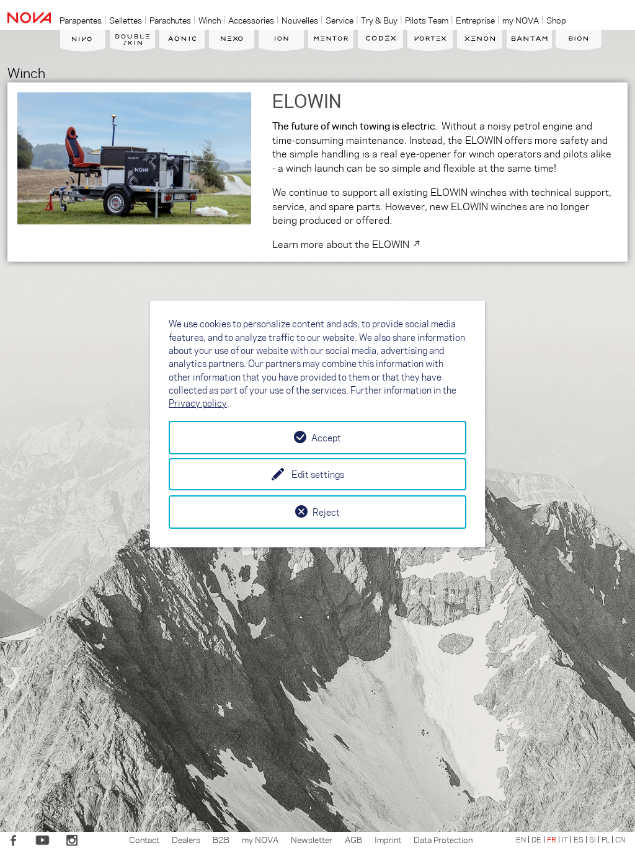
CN (620, 839)
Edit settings (317, 474)
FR (551, 839)
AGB (353, 839)
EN (521, 839)
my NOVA (260, 839)
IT (565, 839)
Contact (144, 839)
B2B (221, 839)
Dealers (186, 839)
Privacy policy (198, 403)
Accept (326, 437)
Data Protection (443, 839)
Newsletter (311, 839)
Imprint (388, 839)
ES (579, 839)
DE (536, 839)
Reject (326, 512)
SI (592, 839)
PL (606, 839)
